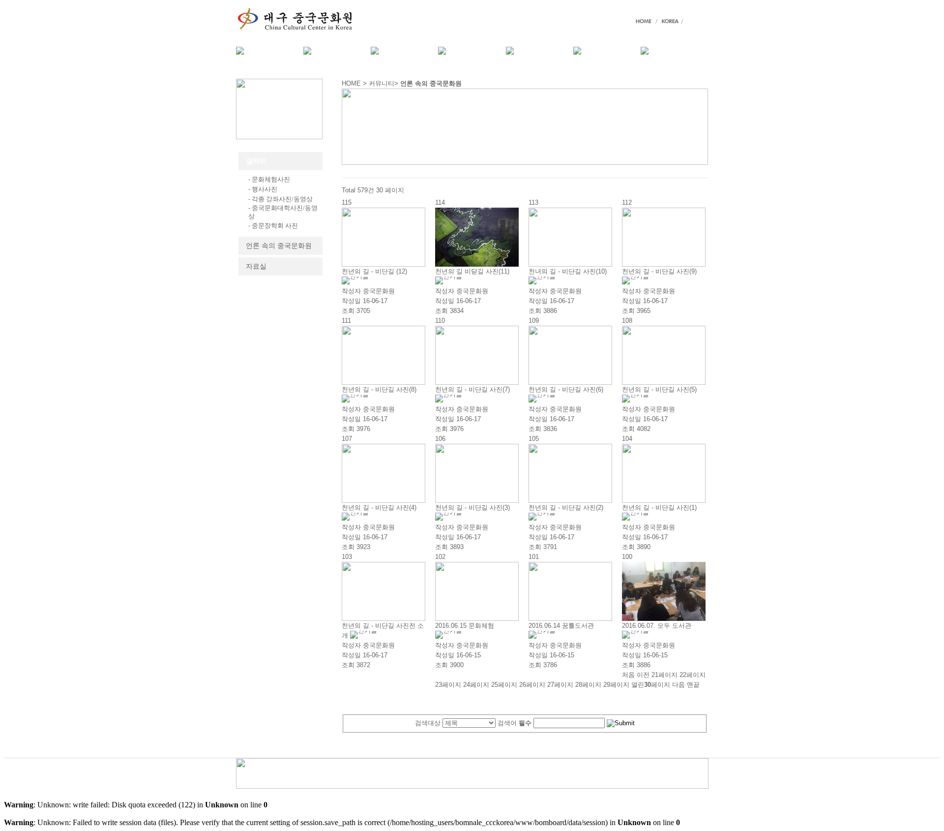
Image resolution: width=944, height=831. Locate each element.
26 (532, 684)
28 (588, 684)
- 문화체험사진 (269, 179)
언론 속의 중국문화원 (279, 245)
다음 (678, 684)
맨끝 (693, 684)
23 (448, 684)
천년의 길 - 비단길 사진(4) (379, 507)
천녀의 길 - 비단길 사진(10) (568, 271)
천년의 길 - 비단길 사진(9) (659, 271)
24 (476, 684)
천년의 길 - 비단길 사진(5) (659, 389)
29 (616, 684)
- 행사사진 (262, 189)
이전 (643, 674)
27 (560, 684)
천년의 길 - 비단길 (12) (374, 271)
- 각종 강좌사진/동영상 (280, 199)
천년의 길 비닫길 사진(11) (472, 271)
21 (664, 674)
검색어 (514, 723)
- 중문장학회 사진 (273, 225)
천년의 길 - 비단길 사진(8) (379, 389)
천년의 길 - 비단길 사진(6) (566, 389)
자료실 (256, 266)
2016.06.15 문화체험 (464, 625)
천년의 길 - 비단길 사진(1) (659, 507)
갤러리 (256, 161)
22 (692, 674)
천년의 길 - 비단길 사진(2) (566, 507)
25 (504, 684)
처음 (628, 674)
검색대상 (428, 723)
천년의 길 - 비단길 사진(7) (472, 389)
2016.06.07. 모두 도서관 (656, 625)
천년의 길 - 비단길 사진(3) (472, 507)
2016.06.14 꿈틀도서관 (561, 625)
